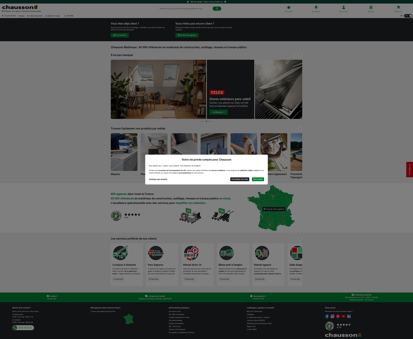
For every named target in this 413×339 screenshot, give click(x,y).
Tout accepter (258, 179)
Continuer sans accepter (158, 179)
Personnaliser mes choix (240, 179)
